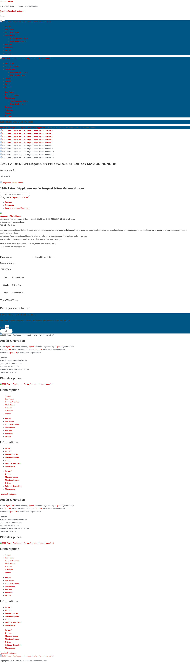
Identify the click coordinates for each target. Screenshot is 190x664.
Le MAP (8, 448)
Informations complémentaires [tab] (17, 208)
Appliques (41, 128)
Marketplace (10, 36)
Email (2, 327)
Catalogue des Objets (19, 39)
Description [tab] (9, 205)
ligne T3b (13, 353)
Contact (8, 54)
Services (8, 45)
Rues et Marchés (12, 33)
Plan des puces (11, 454)
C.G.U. (8, 460)
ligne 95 (39, 350)
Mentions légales (12, 457)
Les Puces (9, 30)
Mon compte (10, 466)
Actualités (9, 48)
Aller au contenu (6, 1)
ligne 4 (32, 347)
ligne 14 (59, 347)
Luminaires (31, 128)
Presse (8, 51)
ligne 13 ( (10, 347)
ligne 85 (8, 350)
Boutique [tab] (8, 202)
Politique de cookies (13, 463)
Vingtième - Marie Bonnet (13, 183)
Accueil (8, 27)
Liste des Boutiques (18, 42)
